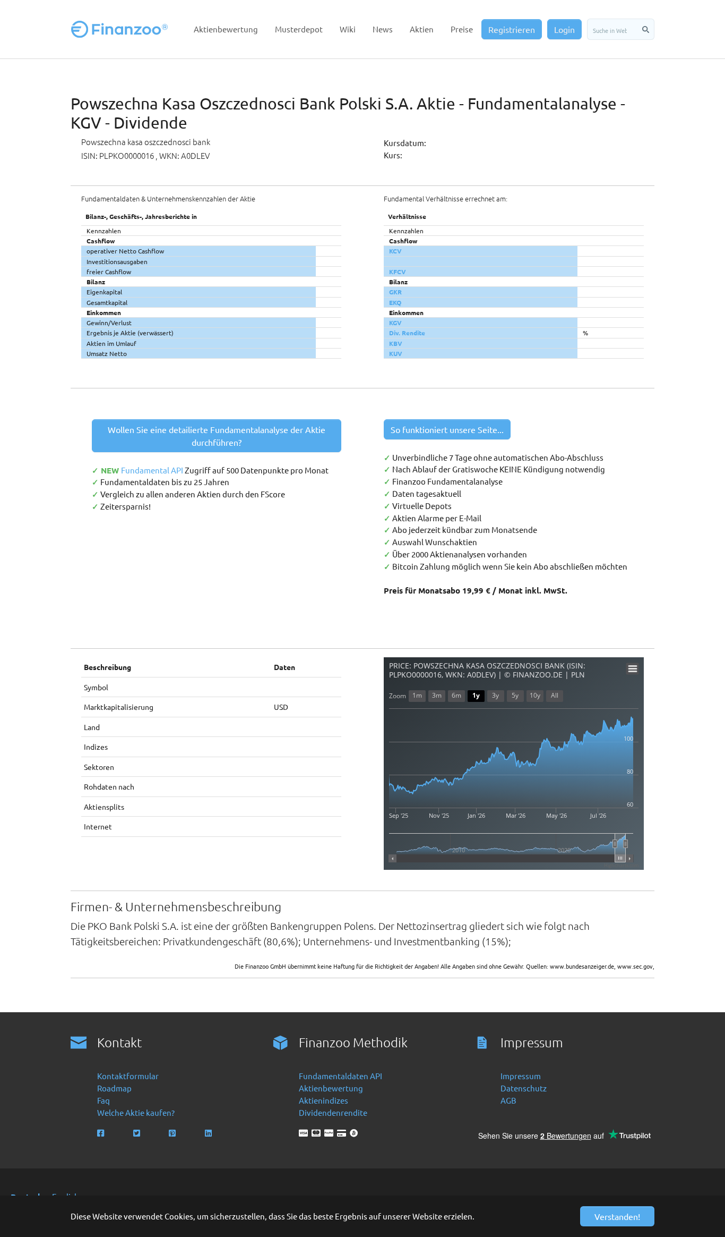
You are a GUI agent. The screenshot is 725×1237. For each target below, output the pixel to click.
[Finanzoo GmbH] (121, 29)
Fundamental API (153, 470)
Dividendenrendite (333, 1112)
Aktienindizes (323, 1100)
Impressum (520, 1076)
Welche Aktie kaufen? (136, 1112)
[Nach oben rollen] (702, 1214)
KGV (395, 322)
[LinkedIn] (209, 1133)
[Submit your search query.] (645, 29)
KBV (395, 343)
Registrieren (511, 29)
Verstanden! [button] (617, 1216)
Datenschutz (523, 1088)
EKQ (395, 302)
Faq (103, 1100)
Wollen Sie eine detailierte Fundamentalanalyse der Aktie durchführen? (216, 435)
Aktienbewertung (331, 1088)
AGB (508, 1100)
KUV (395, 353)
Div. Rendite (407, 332)
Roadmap (114, 1088)
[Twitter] (137, 1133)
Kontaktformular (128, 1076)
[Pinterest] (173, 1133)
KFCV (397, 271)
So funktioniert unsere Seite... (447, 429)
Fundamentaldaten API (340, 1076)
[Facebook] (101, 1133)
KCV (395, 251)
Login (564, 29)
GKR (395, 291)
